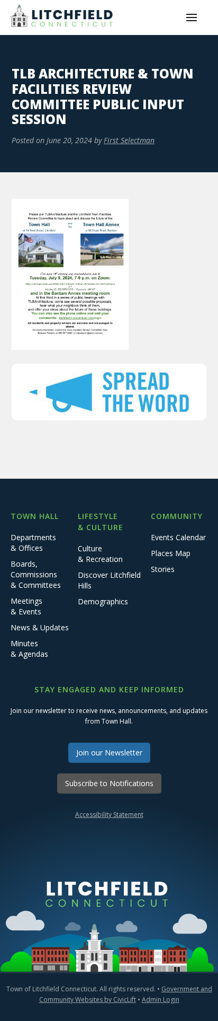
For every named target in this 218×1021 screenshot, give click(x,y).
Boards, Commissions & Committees (36, 574)
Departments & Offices (33, 542)
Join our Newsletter (109, 752)
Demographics (103, 601)
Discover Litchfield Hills (109, 580)
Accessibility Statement (109, 814)
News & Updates (40, 627)
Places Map (170, 553)
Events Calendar (178, 537)
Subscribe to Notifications (109, 783)
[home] (63, 17)
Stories (163, 569)
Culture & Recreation (100, 553)
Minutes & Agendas (29, 648)
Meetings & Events (26, 606)
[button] (191, 17)
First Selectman (129, 140)
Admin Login (160, 999)
